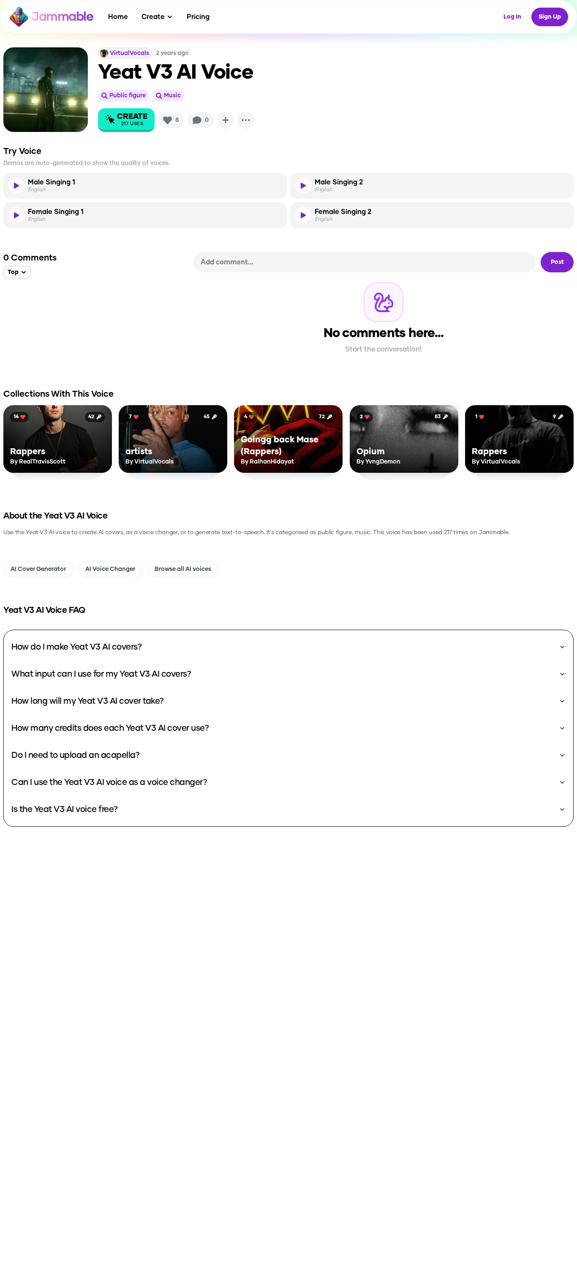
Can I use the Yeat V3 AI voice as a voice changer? (109, 782)
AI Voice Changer (110, 569)
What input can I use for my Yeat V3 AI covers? (101, 674)
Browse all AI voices (183, 569)
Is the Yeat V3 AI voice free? (64, 809)
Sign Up (550, 17)
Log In (512, 17)
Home (118, 17)
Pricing (198, 17)
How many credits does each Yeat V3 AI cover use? (110, 728)
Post (557, 262)
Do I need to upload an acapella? (75, 755)
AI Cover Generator (38, 569)
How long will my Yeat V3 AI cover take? (87, 701)
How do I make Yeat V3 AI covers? (76, 647)
